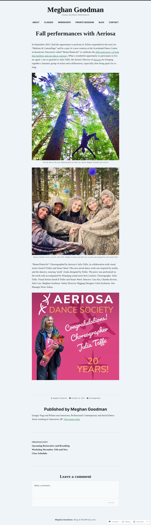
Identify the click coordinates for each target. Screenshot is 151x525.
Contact (114, 22)
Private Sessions (85, 22)
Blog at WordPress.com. (85, 520)
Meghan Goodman (75, 10)
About (35, 22)
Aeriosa (97, 59)
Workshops (64, 22)
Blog (101, 22)
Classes (48, 22)
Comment (111, 503)
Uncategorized (94, 398)
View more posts (72, 419)
